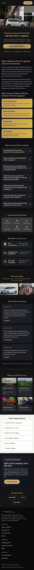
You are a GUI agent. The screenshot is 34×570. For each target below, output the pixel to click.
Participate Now (12, 481)
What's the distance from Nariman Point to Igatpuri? (15, 159)
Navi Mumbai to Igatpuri (12, 438)
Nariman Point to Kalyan (12, 433)
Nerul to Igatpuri (10, 443)
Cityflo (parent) (6, 542)
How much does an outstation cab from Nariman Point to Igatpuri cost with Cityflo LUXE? (15, 167)
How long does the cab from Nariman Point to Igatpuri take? (14, 151)
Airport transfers (6, 527)
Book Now (28, 3)
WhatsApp (17, 502)
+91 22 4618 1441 (6, 555)
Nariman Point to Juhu (11, 428)
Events (4, 536)
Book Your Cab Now (17, 46)
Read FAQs (12, 497)
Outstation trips (6, 533)
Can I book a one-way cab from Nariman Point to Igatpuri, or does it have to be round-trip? (15, 177)
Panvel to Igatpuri (10, 448)
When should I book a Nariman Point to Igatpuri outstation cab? (15, 204)
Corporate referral (7, 545)
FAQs (3, 548)
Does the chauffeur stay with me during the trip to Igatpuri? (14, 196)
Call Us (23, 497)
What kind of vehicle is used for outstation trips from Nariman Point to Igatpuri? (15, 187)
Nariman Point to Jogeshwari (13, 422)
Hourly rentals (6, 530)
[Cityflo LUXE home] (4, 3)
